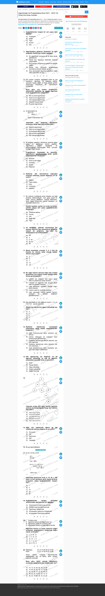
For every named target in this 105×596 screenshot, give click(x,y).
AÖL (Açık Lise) (43, 6)
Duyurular (59, 2)
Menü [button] (86, 2)
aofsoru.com (23, 2)
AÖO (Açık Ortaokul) (61, 6)
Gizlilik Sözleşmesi (56, 587)
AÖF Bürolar (76, 586)
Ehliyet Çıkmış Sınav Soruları (47, 587)
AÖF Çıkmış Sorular (61, 586)
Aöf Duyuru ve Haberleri (71, 39)
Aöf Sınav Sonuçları (39, 586)
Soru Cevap (53, 2)
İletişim (82, 2)
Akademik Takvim (67, 2)
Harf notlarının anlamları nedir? (72, 90)
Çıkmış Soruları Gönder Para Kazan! (74, 55)
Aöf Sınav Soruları (53, 586)
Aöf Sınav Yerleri (46, 586)
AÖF (19, 584)
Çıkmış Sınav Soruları (47, 9)
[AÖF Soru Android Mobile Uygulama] (83, 6)
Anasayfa (41, 2)
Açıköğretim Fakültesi (30, 586)
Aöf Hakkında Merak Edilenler (72, 77)
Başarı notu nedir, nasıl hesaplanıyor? (74, 80)
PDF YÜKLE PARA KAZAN (76, 16)
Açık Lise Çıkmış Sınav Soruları (35, 587)
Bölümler (47, 2)
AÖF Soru (19, 9)
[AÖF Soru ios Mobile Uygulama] (74, 6)
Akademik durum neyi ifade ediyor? (74, 94)
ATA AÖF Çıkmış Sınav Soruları (23, 587)
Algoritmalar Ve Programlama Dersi (28, 24)
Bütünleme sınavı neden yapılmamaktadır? (75, 85)
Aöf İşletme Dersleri (69, 586)
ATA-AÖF (26, 6)
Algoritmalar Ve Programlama (35, 9)
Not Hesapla (76, 2)
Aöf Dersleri (25, 9)
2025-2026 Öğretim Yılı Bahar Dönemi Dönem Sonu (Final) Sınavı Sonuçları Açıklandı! (74, 67)
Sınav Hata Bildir (58, 28)
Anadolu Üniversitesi (21, 586)
